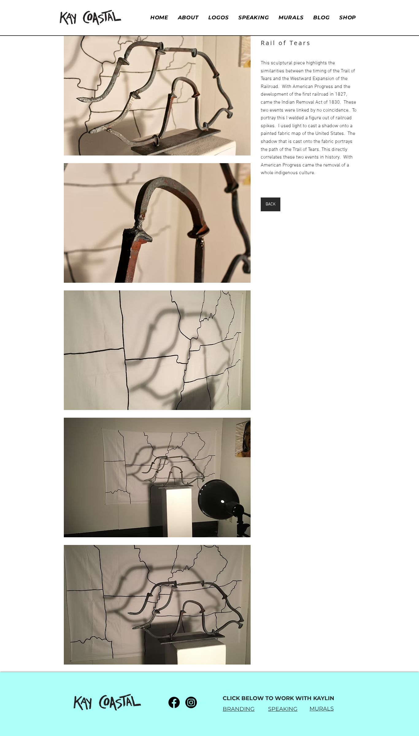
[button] (157, 95)
